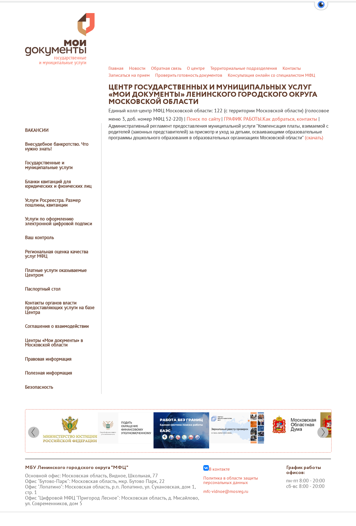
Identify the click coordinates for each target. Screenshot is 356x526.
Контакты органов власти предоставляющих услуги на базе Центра (60, 307)
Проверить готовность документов (188, 75)
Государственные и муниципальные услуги (49, 165)
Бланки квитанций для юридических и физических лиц (58, 183)
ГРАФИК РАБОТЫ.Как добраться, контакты (270, 119)
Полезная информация (48, 373)
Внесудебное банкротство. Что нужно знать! (56, 146)
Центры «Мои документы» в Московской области (54, 342)
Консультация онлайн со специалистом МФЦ (271, 75)
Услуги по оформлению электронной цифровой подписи (58, 221)
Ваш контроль (39, 237)
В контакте (219, 468)
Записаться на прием (129, 75)
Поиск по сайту (203, 119)
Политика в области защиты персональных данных (230, 480)
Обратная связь (166, 68)
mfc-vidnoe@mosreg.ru (225, 491)
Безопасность (39, 387)
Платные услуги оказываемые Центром (56, 272)
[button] (321, 8)
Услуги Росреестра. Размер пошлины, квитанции (53, 202)
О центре (196, 68)
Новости (137, 68)
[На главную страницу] (60, 63)
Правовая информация (48, 359)
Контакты (292, 68)
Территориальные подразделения (243, 68)
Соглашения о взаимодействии (57, 326)
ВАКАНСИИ (37, 130)
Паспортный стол (43, 289)
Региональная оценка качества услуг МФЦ (56, 254)
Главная (115, 68)
